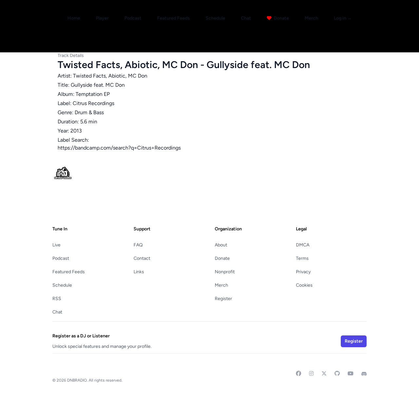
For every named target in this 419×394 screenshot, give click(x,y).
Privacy (303, 272)
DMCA (302, 245)
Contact (142, 258)
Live (56, 245)
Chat (246, 18)
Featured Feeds (173, 18)
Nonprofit (225, 272)
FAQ (138, 245)
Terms (302, 258)
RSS (56, 298)
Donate (281, 18)
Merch (311, 18)
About (221, 245)
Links (139, 272)
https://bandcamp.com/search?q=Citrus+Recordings (119, 148)
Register (223, 298)
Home (73, 18)
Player (102, 18)
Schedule (215, 18)
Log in (343, 18)
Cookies (304, 285)
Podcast (132, 18)
